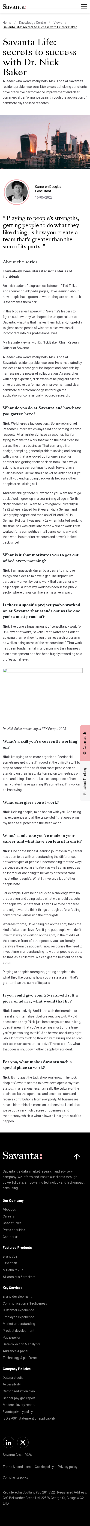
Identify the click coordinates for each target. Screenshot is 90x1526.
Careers (8, 1216)
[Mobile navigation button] (84, 7)
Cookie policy (44, 1467)
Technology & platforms (20, 1358)
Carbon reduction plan (19, 1391)
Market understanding (19, 1324)
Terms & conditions (17, 1467)
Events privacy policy (18, 1412)
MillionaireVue (13, 1270)
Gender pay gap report (19, 1398)
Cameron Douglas (48, 186)
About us (9, 1209)
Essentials (10, 1263)
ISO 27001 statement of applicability (29, 1418)
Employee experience (18, 1317)
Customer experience (18, 1310)
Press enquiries (14, 1230)
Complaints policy (15, 1477)
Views (58, 22)
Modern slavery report (19, 1405)
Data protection (14, 1377)
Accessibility (12, 1384)
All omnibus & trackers (19, 1277)
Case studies (12, 1223)
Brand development (17, 1296)
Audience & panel (15, 1351)
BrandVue (10, 1256)
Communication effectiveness (25, 1303)
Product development (18, 1330)
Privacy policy (68, 1467)
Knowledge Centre (32, 22)
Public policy (12, 1337)
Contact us (10, 1237)
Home (7, 22)
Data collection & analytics (22, 1344)
